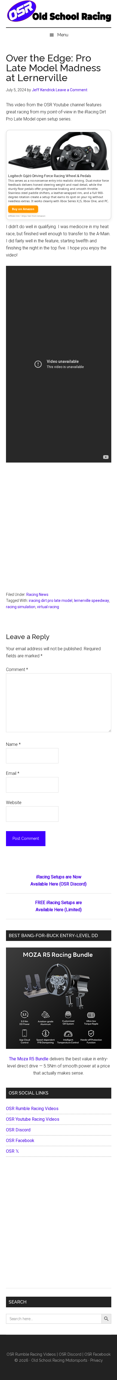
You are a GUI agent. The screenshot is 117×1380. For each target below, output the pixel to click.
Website (13, 802)
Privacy (96, 1360)
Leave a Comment (71, 90)
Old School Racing (58, 16)
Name (13, 744)
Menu (62, 34)
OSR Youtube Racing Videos (32, 1119)
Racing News (37, 594)
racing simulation (20, 607)
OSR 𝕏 (12, 1151)
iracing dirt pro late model (50, 600)
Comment (17, 669)
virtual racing (48, 607)
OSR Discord (18, 1129)
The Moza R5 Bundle (28, 1058)
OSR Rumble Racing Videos (32, 1108)
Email (12, 773)
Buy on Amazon (23, 209)
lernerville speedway (91, 600)
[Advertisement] (58, 530)
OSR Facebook (20, 1140)
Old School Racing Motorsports (59, 1360)
